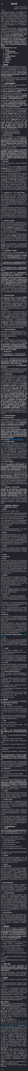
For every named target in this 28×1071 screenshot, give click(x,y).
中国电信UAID (14, 1025)
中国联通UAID (6, 1025)
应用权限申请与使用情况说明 (16, 439)
